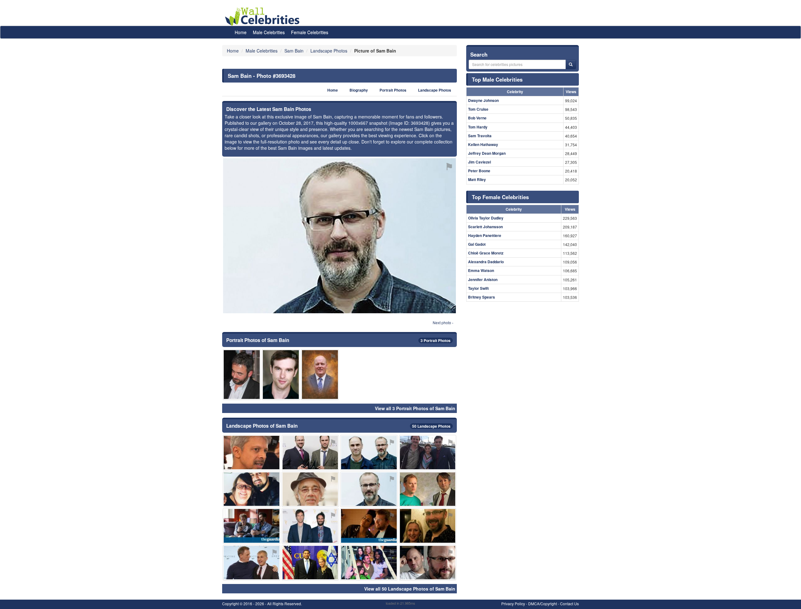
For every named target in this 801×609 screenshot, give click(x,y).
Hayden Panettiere (484, 235)
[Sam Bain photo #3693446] (251, 562)
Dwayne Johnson (483, 100)
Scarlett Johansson (485, 226)
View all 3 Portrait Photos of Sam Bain (415, 408)
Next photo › (443, 322)
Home (241, 32)
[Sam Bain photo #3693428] (369, 489)
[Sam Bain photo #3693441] (251, 489)
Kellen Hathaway (483, 144)
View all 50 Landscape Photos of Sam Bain (409, 589)
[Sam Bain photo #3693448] (310, 452)
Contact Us (569, 603)
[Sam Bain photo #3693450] (310, 562)
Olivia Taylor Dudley (485, 218)
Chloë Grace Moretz (485, 253)
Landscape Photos (434, 90)
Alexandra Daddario (486, 261)
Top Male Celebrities (497, 79)
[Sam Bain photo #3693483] (310, 525)
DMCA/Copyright (542, 603)
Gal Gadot (477, 244)
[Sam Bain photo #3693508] (242, 374)
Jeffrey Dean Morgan (487, 153)
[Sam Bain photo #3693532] (428, 452)
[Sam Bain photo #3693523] (251, 452)
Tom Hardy (477, 127)
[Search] (570, 64)
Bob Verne (477, 118)
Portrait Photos (393, 90)
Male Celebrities (269, 32)
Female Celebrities (309, 32)
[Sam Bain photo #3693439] (428, 489)
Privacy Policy (513, 603)
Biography (358, 90)
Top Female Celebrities (500, 197)
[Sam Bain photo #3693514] (281, 374)
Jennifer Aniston (482, 279)
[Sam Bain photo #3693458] (320, 374)
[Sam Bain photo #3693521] (369, 562)
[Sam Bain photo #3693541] (369, 525)
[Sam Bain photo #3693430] (369, 452)
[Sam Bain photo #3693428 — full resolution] (339, 235)
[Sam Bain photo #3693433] (428, 562)
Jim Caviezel (479, 162)
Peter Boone (479, 171)
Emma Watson (481, 270)
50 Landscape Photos (431, 426)
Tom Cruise (478, 109)
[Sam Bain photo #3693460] (251, 525)
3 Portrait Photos (436, 340)
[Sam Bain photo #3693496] (310, 489)
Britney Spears (481, 297)
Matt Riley (477, 179)
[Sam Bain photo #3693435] (428, 525)
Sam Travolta (480, 135)
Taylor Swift (478, 288)
